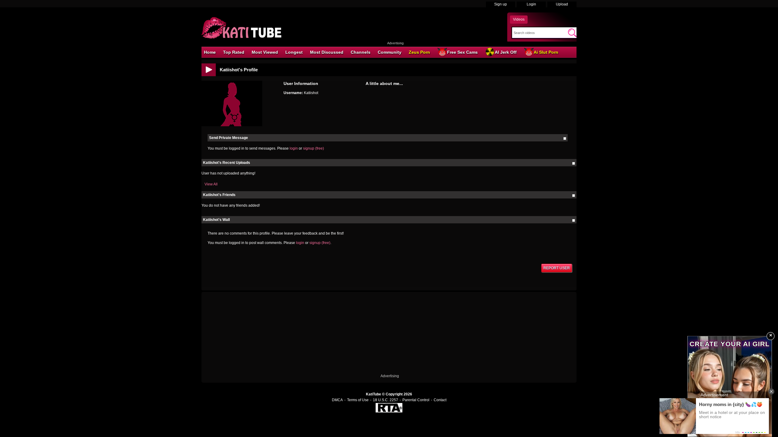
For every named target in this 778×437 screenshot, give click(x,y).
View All (211, 184)
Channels (360, 52)
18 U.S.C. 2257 (385, 400)
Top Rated (233, 52)
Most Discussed (326, 52)
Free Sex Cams (462, 52)
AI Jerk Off (506, 52)
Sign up (500, 4)
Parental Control (415, 400)
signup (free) (313, 148)
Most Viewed (265, 52)
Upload (562, 4)
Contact (440, 400)
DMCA (337, 400)
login (294, 148)
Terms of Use (358, 400)
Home (210, 52)
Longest (294, 52)
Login (531, 4)
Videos (519, 19)
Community (389, 52)
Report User (556, 268)
